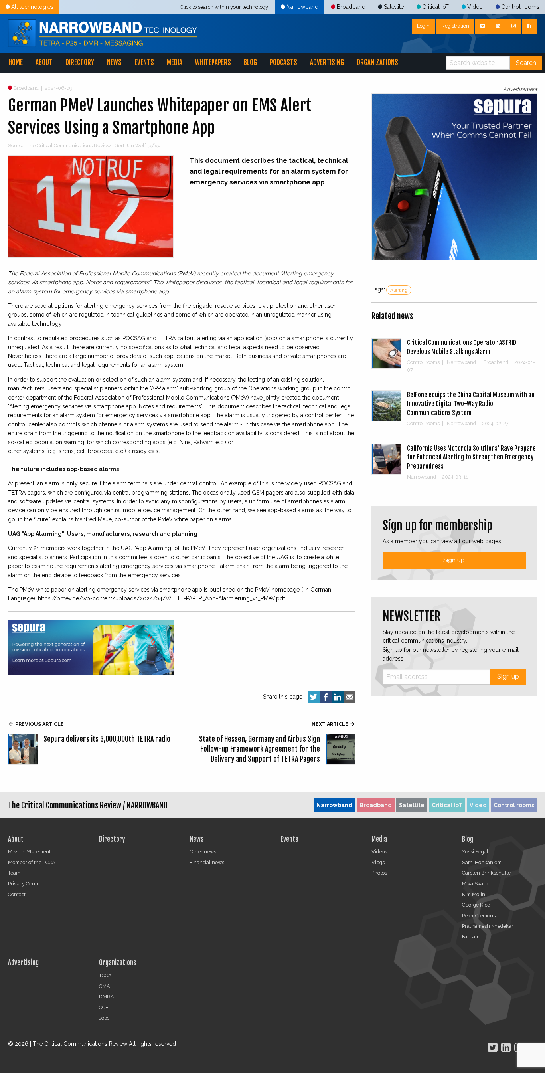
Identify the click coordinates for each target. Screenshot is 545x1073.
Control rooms (520, 7)
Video (475, 7)
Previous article (36, 724)
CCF (103, 1007)
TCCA (105, 975)
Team (14, 873)
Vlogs (378, 862)
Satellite (394, 7)
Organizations (377, 62)
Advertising (327, 62)
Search (526, 63)
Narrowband (302, 7)
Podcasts (283, 62)
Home (15, 62)
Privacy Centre (24, 884)
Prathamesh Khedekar (487, 926)
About (44, 62)
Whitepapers (213, 62)
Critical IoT (435, 7)
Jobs (104, 1018)
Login (423, 26)
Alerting (398, 290)
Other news (203, 852)
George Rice (476, 905)
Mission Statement (29, 852)
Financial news (207, 862)
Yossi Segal (475, 852)
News (114, 62)
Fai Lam (471, 937)
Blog (250, 62)
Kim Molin (473, 894)
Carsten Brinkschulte (486, 873)
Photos (379, 873)
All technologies (32, 7)
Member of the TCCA (31, 862)
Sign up (454, 560)
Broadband (351, 7)
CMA (104, 986)
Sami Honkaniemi (482, 862)
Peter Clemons (479, 916)
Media (174, 62)
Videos (379, 852)
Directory (79, 62)
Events (144, 62)
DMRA (106, 997)
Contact (17, 894)
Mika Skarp (475, 884)
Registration (455, 26)
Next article (333, 724)
